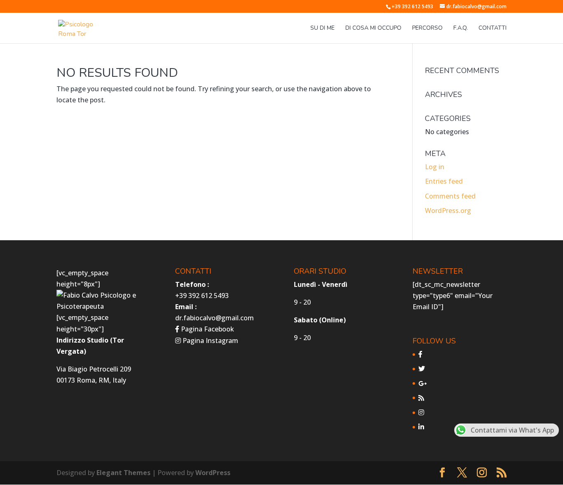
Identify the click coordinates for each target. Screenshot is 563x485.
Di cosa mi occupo (373, 28)
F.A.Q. (460, 28)
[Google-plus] (422, 383)
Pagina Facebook (206, 329)
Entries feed (444, 181)
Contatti (493, 28)
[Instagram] (421, 412)
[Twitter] (421, 368)
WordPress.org (448, 210)
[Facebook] (420, 354)
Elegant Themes (123, 472)
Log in (434, 166)
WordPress (212, 472)
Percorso (427, 28)
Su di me (322, 28)
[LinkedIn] (421, 426)
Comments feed (450, 196)
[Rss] (421, 398)
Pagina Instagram (209, 340)
